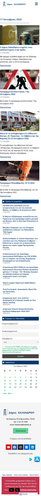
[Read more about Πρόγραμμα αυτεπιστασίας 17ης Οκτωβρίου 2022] (19, 79)
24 (5, 387)
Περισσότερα (5, 66)
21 (26, 384)
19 (15, 384)
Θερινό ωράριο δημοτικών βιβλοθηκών (19, 283)
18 (10, 384)
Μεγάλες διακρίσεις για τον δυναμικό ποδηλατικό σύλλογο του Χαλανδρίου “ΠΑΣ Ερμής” (18, 230)
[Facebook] (14, 447)
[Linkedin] (32, 447)
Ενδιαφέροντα (7, 339)
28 (26, 387)
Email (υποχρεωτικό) (9, 331)
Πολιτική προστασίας (28, 490)
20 (20, 384)
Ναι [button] (11, 490)
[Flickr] (26, 447)
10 (5, 381)
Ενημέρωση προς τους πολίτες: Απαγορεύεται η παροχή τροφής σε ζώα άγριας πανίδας (19, 300)
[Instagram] (20, 447)
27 (20, 387)
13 (20, 381)
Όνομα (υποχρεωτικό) (10, 324)
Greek (24, 494)
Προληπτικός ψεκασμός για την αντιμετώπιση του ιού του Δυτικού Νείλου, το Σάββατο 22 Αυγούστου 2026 (19, 208)
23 (36, 384)
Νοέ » (10, 393)
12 (15, 381)
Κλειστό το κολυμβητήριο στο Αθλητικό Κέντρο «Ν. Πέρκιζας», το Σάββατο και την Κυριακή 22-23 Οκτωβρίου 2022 (19, 136)
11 (10, 381)
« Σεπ (4, 393)
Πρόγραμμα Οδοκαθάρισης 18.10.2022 (17, 183)
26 (15, 387)
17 (5, 384)
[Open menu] (36, 3)
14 (26, 381)
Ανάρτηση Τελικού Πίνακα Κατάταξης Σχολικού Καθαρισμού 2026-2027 (18, 310)
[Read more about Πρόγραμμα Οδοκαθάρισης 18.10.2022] (19, 171)
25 (10, 387)
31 (5, 390)
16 (36, 381)
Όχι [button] (17, 490)
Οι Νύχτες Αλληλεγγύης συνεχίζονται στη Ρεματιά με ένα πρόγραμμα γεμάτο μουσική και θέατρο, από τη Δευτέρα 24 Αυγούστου (20, 218)
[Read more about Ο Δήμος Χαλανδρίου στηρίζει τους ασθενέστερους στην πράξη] (19, 35)
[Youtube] (8, 447)
